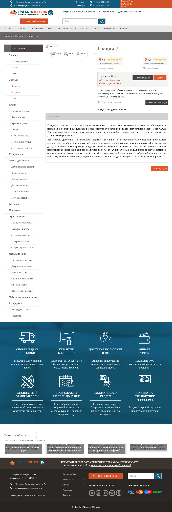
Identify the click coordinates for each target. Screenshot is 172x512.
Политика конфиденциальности (119, 462)
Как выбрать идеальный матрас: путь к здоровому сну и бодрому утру (23, 447)
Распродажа (15, 303)
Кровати (31, 36)
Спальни (19, 36)
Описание (53, 116)
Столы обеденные (20, 111)
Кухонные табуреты (23, 148)
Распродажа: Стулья (21, 309)
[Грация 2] (51, 46)
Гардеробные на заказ (22, 260)
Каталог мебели (69, 474)
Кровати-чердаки (20, 191)
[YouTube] (98, 493)
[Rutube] (105, 493)
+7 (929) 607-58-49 (101, 5)
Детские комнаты (20, 179)
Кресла (14, 67)
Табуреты (16, 316)
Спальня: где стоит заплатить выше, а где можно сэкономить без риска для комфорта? (106, 447)
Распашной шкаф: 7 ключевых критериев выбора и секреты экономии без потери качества (65, 447)
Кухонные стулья (22, 142)
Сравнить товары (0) (157, 102)
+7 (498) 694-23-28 (101, 2)
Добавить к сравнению (112, 102)
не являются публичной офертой (111, 465)
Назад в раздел (160, 168)
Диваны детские (19, 185)
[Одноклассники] (118, 493)
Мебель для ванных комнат (24, 297)
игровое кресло (21, 241)
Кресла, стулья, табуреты (19, 126)
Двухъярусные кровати (23, 167)
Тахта (14, 98)
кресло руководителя (24, 247)
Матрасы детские (20, 198)
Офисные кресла (20, 229)
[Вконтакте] (112, 493)
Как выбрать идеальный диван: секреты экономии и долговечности (148, 443)
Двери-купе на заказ (21, 266)
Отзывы (65, 485)
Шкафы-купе (16, 154)
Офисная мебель (18, 216)
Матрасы (15, 92)
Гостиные (14, 204)
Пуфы (14, 73)
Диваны (13, 55)
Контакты (66, 495)
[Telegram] (92, 493)
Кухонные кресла (22, 135)
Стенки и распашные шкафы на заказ (22, 281)
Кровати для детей (20, 173)
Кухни (12, 105)
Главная (8, 36)
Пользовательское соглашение (80, 462)
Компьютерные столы (22, 222)
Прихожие (14, 210)
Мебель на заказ (17, 254)
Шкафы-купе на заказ (22, 291)
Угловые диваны (19, 61)
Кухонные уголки (20, 117)
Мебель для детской (19, 160)
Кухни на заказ (19, 272)
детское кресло (21, 235)
